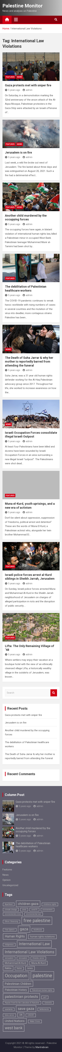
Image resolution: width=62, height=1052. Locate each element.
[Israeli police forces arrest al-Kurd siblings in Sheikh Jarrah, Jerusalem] (31, 556)
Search (53, 692)
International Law (34, 944)
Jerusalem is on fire (18, 152)
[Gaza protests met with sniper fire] (31, 66)
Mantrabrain (42, 1047)
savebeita (9, 1009)
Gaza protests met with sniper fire (28, 85)
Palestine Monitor (22, 6)
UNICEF (31, 1015)
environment (47, 910)
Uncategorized (10, 885)
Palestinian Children (18, 983)
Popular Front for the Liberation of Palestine (22, 1003)
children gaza (28, 904)
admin (29, 90)
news (30, 968)
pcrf (44, 997)
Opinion (6, 879)
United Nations (15, 1021)
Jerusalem (23, 958)
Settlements (44, 1009)
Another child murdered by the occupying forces (33, 830)
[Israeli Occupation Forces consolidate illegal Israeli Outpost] (31, 414)
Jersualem (9, 958)
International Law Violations (29, 952)
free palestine (36, 920)
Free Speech (10, 930)
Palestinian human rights (42, 990)
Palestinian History (16, 989)
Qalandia (48, 1003)
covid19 (34, 910)
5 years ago (14, 90)
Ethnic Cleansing (11, 921)
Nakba (8, 968)
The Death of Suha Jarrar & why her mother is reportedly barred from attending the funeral (29, 361)
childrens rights (50, 904)
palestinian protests (21, 997)
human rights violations (42, 936)
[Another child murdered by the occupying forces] (31, 197)
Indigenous (9, 945)
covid (24, 910)
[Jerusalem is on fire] (31, 134)
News (19, 77)
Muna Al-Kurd (38, 963)
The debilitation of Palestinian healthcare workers (33, 845)
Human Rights (15, 936)
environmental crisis (13, 914)
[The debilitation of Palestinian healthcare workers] (31, 268)
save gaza (26, 1009)
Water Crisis (35, 1021)
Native (19, 968)
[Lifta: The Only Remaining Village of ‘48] (31, 627)
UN (20, 1015)
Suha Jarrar (9, 1015)
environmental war (33, 914)
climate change (11, 910)
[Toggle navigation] (16, 19)
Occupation (16, 975)
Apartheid (9, 904)
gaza (24, 929)
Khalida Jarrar (38, 958)
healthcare (38, 930)
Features (10, 77)
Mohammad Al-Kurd (15, 963)
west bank (13, 1028)
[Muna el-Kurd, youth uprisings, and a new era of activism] (31, 485)
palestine (42, 975)
